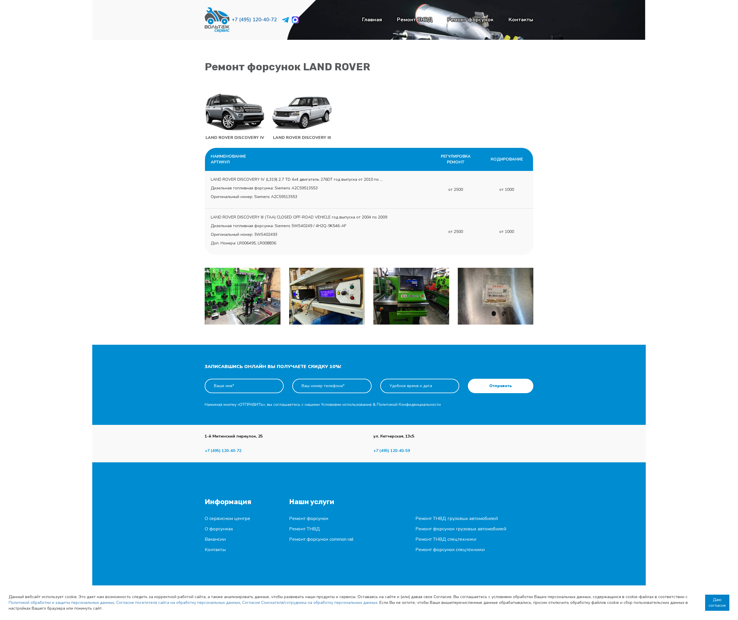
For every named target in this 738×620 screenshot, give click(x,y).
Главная (372, 19)
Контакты (521, 19)
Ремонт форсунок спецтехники (450, 549)
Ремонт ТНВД (414, 19)
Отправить (500, 386)
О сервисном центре (227, 518)
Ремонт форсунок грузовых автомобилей (460, 529)
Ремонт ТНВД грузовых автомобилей (456, 518)
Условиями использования (346, 404)
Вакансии (215, 539)
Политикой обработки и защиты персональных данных (61, 602)
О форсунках (219, 529)
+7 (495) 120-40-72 (254, 19)
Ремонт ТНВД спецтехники (445, 539)
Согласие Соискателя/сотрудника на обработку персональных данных (309, 602)
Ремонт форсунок (470, 19)
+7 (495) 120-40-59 (391, 450)
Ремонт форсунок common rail (321, 539)
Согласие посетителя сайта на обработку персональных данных (178, 602)
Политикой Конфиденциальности (409, 404)
